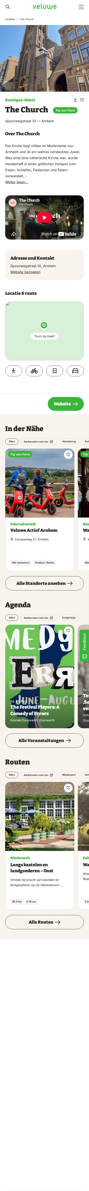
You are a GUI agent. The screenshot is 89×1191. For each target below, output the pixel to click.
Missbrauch (69, 774)
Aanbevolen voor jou (36, 441)
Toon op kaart (44, 336)
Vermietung (69, 441)
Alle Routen (41, 922)
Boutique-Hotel (20, 100)
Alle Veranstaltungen (41, 740)
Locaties (10, 19)
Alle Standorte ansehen (41, 583)
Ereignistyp (69, 617)
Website (62, 403)
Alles (12, 441)
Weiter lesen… (16, 182)
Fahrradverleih (23, 524)
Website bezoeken (25, 272)
